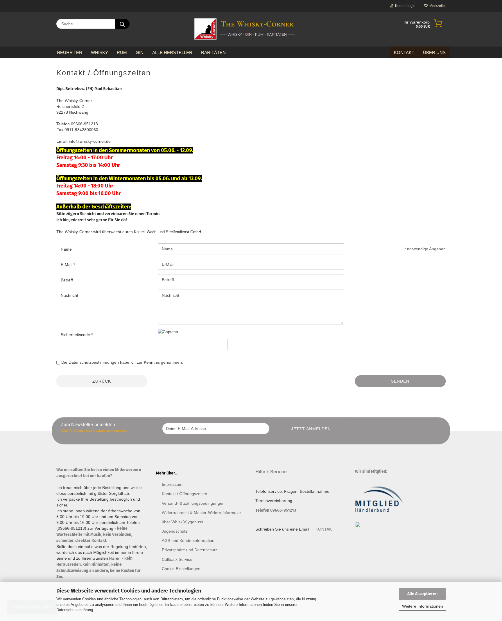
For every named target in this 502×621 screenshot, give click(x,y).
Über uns (434, 52)
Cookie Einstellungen (181, 568)
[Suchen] (122, 24)
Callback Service (177, 559)
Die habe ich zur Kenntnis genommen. (122, 362)
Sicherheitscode (76, 334)
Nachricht (69, 295)
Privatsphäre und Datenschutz (189, 549)
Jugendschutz (174, 531)
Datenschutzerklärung (74, 610)
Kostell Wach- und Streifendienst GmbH (167, 232)
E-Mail (67, 264)
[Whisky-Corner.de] (244, 29)
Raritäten (213, 52)
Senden (400, 381)
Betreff (67, 280)
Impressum (172, 484)
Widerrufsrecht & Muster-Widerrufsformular (201, 512)
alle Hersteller (172, 52)
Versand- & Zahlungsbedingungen (193, 503)
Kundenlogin (404, 6)
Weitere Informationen (422, 606)
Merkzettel (437, 6)
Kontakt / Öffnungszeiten (184, 493)
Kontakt (404, 52)
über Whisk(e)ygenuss (182, 522)
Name (66, 249)
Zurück (101, 381)
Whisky (99, 52)
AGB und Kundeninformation (188, 540)
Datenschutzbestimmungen (94, 362)
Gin (140, 52)
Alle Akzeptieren (422, 593)
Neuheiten (69, 52)
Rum (122, 52)
